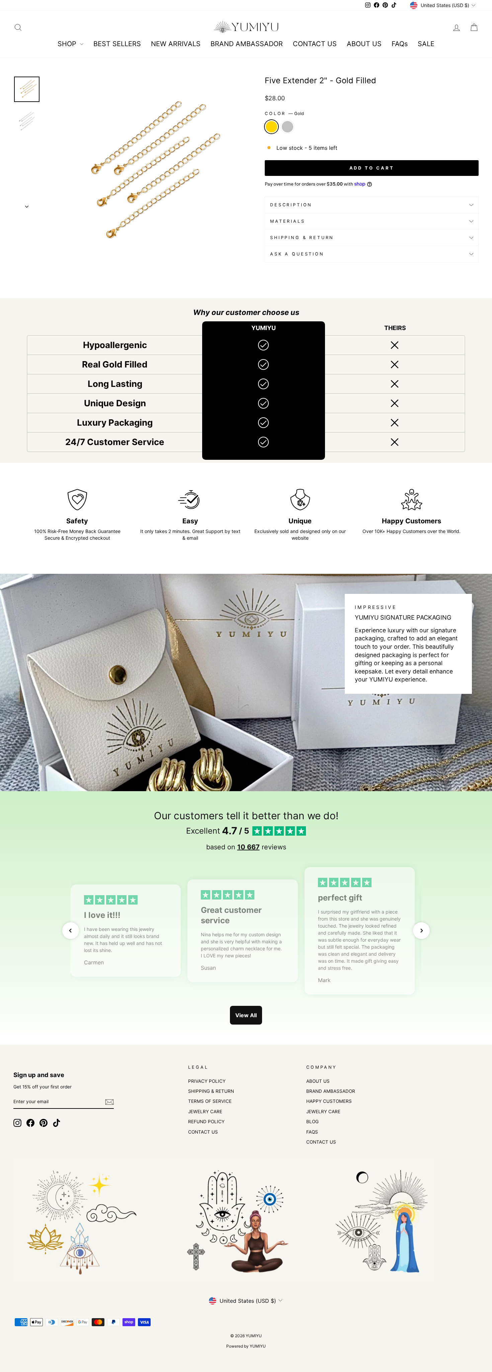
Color (284, 113)
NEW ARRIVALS (175, 44)
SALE (426, 44)
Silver (287, 126)
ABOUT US (364, 44)
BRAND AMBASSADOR (247, 44)
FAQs (400, 44)
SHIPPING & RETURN (211, 1091)
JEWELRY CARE (205, 1111)
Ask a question (297, 253)
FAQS (312, 1132)
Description (291, 204)
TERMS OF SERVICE (210, 1101)
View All (246, 1015)
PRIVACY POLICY (207, 1081)
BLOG (312, 1121)
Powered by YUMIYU (246, 1346)
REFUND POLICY (206, 1121)
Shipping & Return (302, 237)
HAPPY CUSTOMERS (329, 1101)
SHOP (68, 44)
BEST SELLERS (117, 44)
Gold (271, 126)
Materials (287, 221)
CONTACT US (315, 44)
